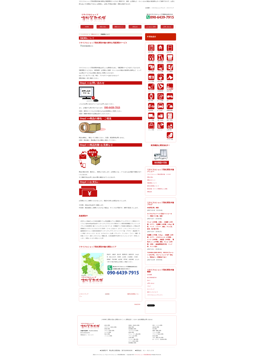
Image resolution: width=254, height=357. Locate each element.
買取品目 (135, 27)
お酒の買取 (131, 337)
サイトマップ (170, 7)
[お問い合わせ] (89, 101)
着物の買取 (131, 327)
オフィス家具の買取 (133, 341)
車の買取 (154, 328)
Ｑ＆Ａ (135, 319)
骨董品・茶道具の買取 (133, 325)
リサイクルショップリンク (158, 7)
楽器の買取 (131, 332)
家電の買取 (107, 328)
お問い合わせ (167, 27)
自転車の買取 (155, 327)
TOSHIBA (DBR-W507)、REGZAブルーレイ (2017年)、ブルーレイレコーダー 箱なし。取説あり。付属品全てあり (160, 255)
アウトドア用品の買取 (157, 334)
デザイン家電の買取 (109, 330)
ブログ (149, 286)
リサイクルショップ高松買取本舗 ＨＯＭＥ (159, 174)
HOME (87, 27)
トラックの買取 (156, 332)
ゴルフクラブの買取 (133, 330)
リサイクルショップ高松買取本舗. (142, 354)
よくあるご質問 (151, 27)
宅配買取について (152, 183)
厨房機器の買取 (132, 342)
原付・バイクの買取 (157, 325)
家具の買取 (107, 325)
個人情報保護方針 (152, 277)
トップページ (84, 34)
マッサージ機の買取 (133, 339)
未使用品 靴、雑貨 (153, 207)
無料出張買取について (153, 186)
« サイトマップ (83, 294)
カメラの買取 (107, 332)
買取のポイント (119, 27)
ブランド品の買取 (132, 335)
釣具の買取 (155, 335)
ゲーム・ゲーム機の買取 (134, 334)
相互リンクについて (152, 292)
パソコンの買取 (108, 335)
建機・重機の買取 (156, 330)
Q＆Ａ (148, 280)
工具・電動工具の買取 (157, 337)
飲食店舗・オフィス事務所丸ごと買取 (157, 189)
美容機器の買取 (132, 328)
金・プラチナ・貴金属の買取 (159, 339)
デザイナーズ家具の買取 (110, 327)
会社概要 (147, 7)
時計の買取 (107, 334)
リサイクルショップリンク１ (155, 295)
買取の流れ (103, 27)
